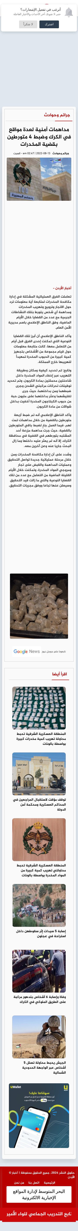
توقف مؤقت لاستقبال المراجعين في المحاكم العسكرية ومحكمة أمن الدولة (39, 805)
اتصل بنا (33, 1182)
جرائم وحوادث (57, 115)
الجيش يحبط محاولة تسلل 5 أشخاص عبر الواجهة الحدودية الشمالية (44, 1068)
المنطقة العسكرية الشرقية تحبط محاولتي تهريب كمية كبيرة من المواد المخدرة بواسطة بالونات (41, 870)
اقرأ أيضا (59, 674)
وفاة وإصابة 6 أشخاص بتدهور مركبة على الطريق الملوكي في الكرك (39, 999)
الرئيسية (49, 1182)
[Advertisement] (39, 41)
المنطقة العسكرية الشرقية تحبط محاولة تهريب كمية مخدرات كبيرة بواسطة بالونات (41, 739)
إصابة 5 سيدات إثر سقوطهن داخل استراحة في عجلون (41, 933)
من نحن (19, 1182)
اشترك (49, 24)
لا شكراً (28, 24)
